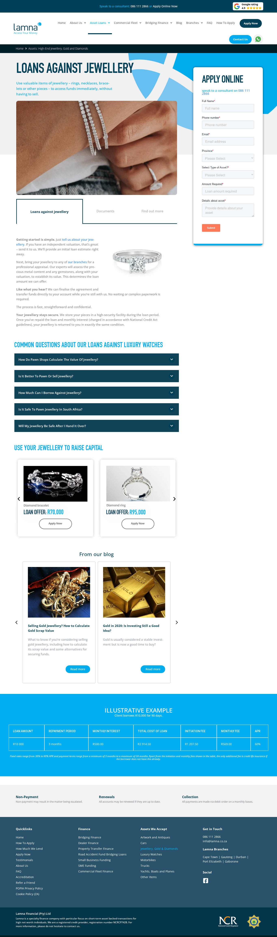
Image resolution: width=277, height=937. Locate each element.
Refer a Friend (25, 883)
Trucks (145, 866)
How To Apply (25, 843)
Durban (241, 857)
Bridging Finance (89, 837)
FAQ (18, 871)
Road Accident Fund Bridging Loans (102, 854)
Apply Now (23, 854)
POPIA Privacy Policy (29, 888)
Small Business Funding (94, 860)
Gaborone (231, 861)
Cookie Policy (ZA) (27, 894)
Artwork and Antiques (155, 837)
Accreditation (25, 877)
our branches (77, 262)
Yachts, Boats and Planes (157, 871)
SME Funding (87, 866)
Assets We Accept (154, 829)
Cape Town (210, 857)
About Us (22, 866)
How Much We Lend (29, 849)
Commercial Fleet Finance (95, 871)
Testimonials (24, 860)
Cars (144, 843)
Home (20, 48)
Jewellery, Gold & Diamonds (159, 849)
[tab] (49, 211)
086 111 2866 (139, 6)
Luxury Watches (151, 854)
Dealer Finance (88, 843)
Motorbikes (148, 860)
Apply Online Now (165, 6)
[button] (96, 359)
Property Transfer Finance (96, 849)
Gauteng (227, 857)
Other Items (149, 877)
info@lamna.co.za (215, 841)
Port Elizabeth (212, 861)
